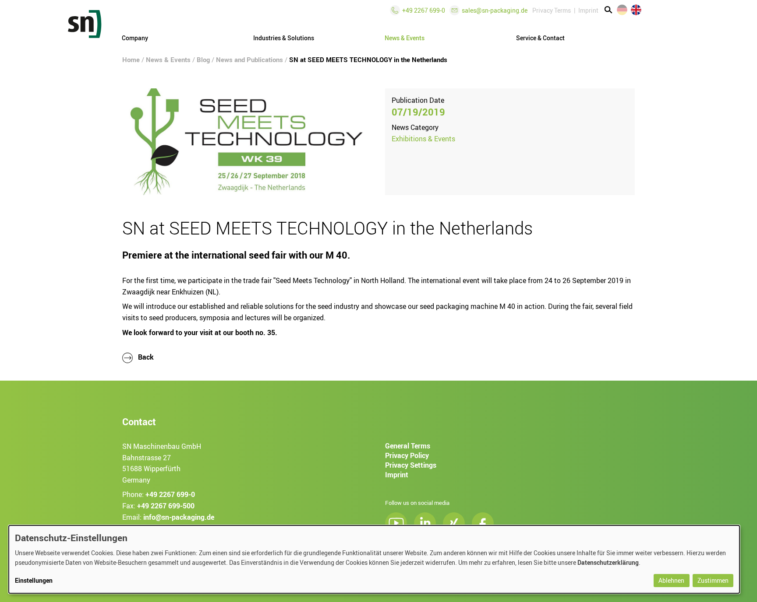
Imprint (588, 10)
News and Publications (249, 59)
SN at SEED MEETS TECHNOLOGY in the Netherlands (368, 59)
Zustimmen (713, 580)
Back (145, 357)
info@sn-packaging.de (178, 517)
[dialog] (374, 559)
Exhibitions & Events (423, 139)
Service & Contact (540, 38)
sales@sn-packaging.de (494, 10)
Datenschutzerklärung (608, 562)
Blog (203, 59)
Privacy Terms (551, 10)
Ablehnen (671, 580)
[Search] (608, 10)
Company (135, 38)
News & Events (168, 59)
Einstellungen (34, 580)
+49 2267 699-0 (170, 494)
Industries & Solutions (283, 38)
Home (131, 59)
